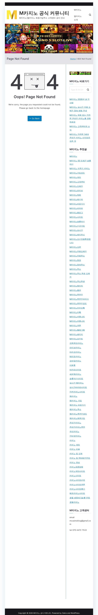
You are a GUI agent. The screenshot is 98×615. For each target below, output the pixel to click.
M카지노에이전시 (77, 235)
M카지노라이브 (76, 190)
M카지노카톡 (75, 312)
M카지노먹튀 (75, 195)
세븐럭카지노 (75, 374)
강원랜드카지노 (76, 343)
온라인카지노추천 (77, 427)
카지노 (72, 440)
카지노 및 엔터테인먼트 (80, 458)
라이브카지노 (75, 347)
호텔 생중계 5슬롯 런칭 (80, 498)
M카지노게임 (75, 177)
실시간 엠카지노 (77, 383)
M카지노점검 (75, 260)
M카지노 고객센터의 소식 (80, 128)
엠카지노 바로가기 (78, 405)
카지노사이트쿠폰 (77, 484)
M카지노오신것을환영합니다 (80, 241)
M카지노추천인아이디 (79, 299)
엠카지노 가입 (76, 400)
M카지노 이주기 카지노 (80, 168)
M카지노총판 (75, 290)
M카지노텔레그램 (77, 330)
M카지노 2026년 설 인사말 (80, 101)
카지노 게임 (75, 445)
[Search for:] (80, 90)
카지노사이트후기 (77, 489)
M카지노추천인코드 (78, 303)
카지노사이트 (75, 475)
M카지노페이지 (76, 334)
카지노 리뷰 (75, 449)
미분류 (72, 365)
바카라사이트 (75, 370)
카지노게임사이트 (77, 471)
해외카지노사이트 (77, 493)
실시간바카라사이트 (78, 387)
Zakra (64, 613)
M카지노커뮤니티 (77, 321)
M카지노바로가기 (77, 204)
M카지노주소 (75, 269)
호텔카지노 (74, 502)
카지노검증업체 (76, 467)
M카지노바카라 (76, 208)
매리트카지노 (75, 356)
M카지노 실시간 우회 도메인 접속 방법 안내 (80, 109)
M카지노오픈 (75, 247)
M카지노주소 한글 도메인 (80, 275)
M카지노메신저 (76, 199)
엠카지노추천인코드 (78, 414)
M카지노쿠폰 (75, 325)
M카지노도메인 (76, 186)
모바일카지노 (75, 361)
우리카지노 (74, 431)
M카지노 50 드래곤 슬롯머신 (80, 162)
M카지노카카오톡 (77, 308)
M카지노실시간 (76, 230)
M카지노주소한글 (77, 281)
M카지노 (78, 10)
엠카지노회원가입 (77, 418)
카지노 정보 (75, 462)
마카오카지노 (75, 352)
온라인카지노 (75, 423)
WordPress (75, 613)
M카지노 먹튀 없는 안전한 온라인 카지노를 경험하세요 (80, 118)
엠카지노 (73, 396)
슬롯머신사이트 (76, 378)
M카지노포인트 (76, 339)
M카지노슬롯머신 (77, 221)
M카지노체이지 (76, 286)
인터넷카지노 (75, 436)
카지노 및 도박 (76, 453)
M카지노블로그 (76, 212)
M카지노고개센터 (77, 182)
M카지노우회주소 (77, 256)
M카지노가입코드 (77, 173)
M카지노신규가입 (77, 226)
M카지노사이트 (76, 217)
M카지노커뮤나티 (77, 316)
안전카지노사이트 (77, 392)
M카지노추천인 (76, 294)
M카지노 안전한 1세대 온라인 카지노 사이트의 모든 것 (80, 137)
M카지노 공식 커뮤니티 (44, 13)
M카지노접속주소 (77, 265)
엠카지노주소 (75, 409)
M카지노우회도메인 (78, 251)
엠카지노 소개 (78, 18)
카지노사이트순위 (77, 480)
